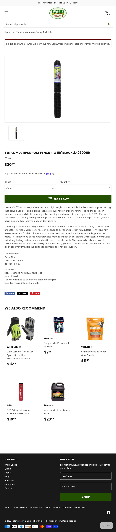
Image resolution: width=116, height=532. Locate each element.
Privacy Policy (20, 507)
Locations (10, 484)
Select (8, 181)
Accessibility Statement (74, 507)
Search (8, 507)
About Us (9, 480)
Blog (7, 476)
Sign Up (85, 497)
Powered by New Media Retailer (61, 521)
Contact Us (10, 488)
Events (8, 472)
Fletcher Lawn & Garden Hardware (28, 521)
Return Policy (36, 507)
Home (8, 32)
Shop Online (11, 464)
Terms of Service (52, 507)
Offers (8, 468)
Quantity (65, 181)
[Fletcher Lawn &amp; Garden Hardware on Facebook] (108, 513)
